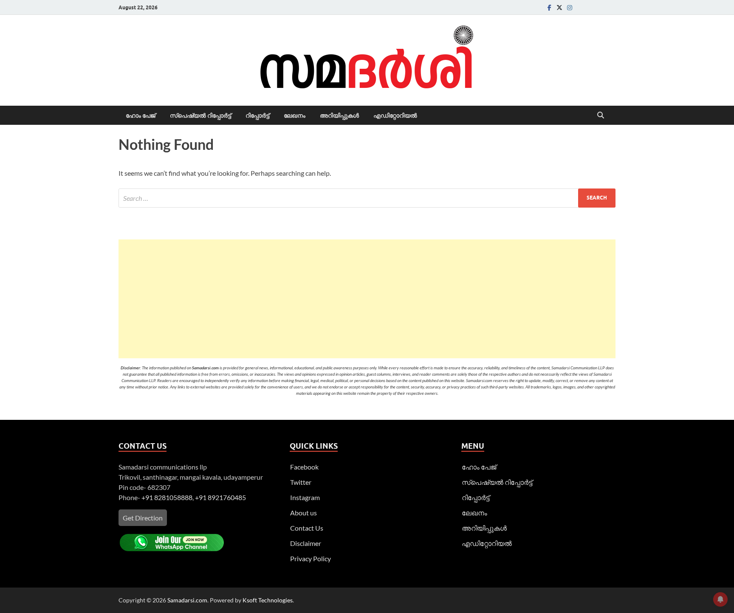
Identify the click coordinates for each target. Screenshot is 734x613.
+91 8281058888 (166, 497)
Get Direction (143, 518)
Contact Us (306, 528)
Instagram (305, 497)
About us (303, 513)
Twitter (300, 482)
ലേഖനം (294, 115)
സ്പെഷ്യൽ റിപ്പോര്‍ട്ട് (200, 115)
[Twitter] (559, 7)
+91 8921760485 (220, 497)
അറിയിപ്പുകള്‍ (339, 115)
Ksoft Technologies (268, 600)
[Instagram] (570, 7)
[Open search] (600, 115)
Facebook (304, 467)
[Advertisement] (367, 298)
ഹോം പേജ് (140, 115)
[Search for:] (367, 198)
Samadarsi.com (187, 600)
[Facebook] (549, 7)
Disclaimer (305, 543)
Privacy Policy (310, 558)
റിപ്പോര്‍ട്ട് (257, 115)
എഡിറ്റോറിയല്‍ (395, 115)
